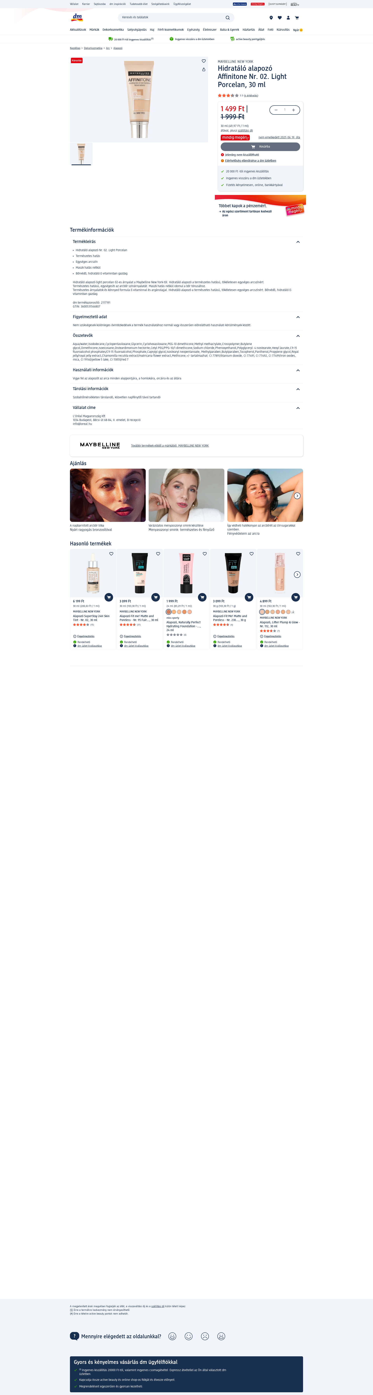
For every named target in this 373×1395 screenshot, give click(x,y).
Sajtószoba (100, 4)
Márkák (94, 29)
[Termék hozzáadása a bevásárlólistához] (204, 61)
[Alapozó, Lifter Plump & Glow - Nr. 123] (267, 612)
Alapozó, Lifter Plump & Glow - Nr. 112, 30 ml (280, 624)
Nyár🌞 (298, 30)
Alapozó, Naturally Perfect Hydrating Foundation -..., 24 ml (183, 626)
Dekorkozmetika (113, 29)
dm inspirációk (118, 4)
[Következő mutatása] (297, 496)
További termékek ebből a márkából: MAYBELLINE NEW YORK (170, 445)
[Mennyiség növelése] (293, 110)
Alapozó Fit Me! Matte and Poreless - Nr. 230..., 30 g (230, 618)
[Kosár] (297, 17)
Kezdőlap (75, 48)
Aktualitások (78, 29)
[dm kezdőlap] (77, 17)
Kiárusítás (283, 29)
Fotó (270, 29)
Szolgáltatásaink (160, 4)
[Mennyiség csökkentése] (276, 110)
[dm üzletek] (271, 17)
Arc (108, 48)
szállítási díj (245, 130)
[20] (184, 612)
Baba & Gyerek (229, 29)
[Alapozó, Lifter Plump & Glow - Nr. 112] (262, 612)
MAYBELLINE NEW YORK (235, 62)
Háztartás (249, 29)
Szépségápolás (137, 29)
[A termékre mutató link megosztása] (204, 69)
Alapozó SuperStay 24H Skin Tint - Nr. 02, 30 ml (91, 618)
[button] (172, 1336)
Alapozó (117, 48)
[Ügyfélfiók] (288, 17)
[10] (190, 612)
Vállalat (74, 4)
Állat (261, 29)
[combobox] (176, 17)
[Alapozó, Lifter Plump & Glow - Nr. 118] (273, 612)
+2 (292, 612)
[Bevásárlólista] (279, 17)
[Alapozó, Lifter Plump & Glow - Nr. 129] (278, 612)
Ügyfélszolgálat (182, 4)
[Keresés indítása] (228, 17)
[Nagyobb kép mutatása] (139, 99)
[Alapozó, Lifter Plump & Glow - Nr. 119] (283, 612)
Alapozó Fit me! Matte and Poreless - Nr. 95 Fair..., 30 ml (139, 618)
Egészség (193, 29)
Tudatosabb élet (138, 4)
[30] (169, 612)
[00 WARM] (174, 612)
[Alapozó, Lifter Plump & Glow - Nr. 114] (288, 612)
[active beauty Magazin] (295, 4)
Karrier (86, 4)
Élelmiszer (210, 29)
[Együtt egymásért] (277, 4)
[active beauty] (240, 4)
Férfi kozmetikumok (171, 29)
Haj (152, 29)
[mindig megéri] (258, 4)
